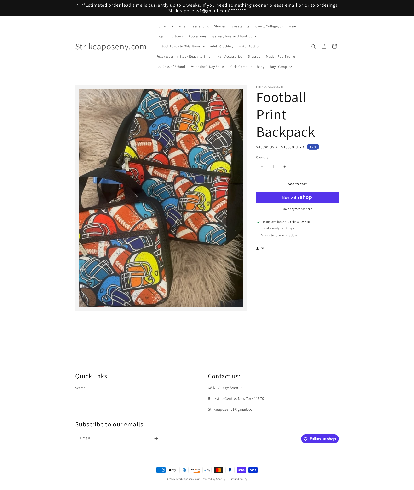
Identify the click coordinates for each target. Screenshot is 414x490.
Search (80, 388)
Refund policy (238, 478)
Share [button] (265, 248)
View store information (279, 235)
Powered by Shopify (213, 479)
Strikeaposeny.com (188, 479)
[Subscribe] (156, 438)
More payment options (297, 209)
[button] (180, 46)
